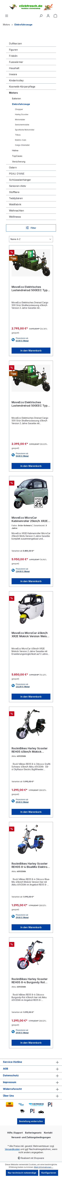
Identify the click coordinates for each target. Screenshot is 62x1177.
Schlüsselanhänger (20, 179)
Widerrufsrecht (12, 1088)
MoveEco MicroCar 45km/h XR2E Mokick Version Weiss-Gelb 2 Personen (31, 634)
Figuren (13, 49)
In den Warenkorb (31, 350)
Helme (15, 150)
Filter (33, 228)
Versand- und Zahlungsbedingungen (31, 1137)
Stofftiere (14, 192)
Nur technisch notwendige (22, 1172)
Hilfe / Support (15, 1132)
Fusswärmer (16, 61)
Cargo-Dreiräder (22, 145)
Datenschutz (11, 1075)
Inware (13, 74)
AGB (5, 1068)
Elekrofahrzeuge (21, 104)
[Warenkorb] (55, 16)
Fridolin (13, 55)
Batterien (16, 98)
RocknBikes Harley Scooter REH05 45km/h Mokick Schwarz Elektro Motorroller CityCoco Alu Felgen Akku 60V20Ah (30, 750)
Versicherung (18, 161)
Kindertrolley (16, 80)
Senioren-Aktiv (17, 185)
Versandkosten (12, 1149)
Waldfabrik (15, 204)
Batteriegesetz (33, 1132)
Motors (13, 92)
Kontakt (48, 1132)
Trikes (18, 135)
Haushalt (14, 68)
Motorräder (20, 119)
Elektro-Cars (20, 140)
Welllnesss (15, 216)
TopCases (17, 156)
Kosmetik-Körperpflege (22, 86)
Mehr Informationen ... (43, 1167)
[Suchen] (41, 16)
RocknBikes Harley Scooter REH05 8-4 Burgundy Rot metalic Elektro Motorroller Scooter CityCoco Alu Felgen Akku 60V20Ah (31, 980)
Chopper (19, 109)
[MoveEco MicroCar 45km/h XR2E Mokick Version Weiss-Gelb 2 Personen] (31, 609)
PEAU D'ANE (16, 173)
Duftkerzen (15, 43)
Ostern (13, 167)
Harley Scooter (21, 114)
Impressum (9, 1082)
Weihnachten (16, 210)
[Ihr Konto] (48, 16)
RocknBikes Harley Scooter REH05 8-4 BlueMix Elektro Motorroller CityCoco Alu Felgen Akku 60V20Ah (30, 865)
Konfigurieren (48, 1172)
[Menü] (6, 16)
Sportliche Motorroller (24, 130)
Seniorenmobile (22, 125)
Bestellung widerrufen (31, 1121)
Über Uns (8, 1095)
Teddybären (16, 198)
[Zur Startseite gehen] (31, 7)
